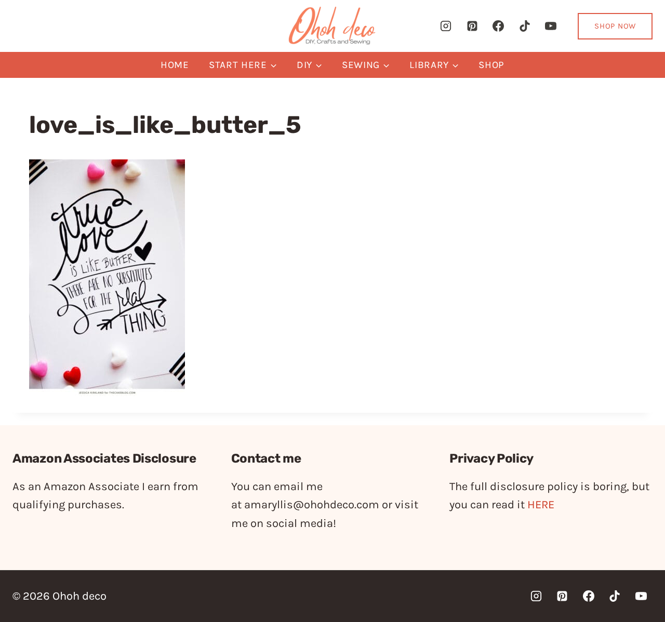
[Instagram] (445, 26)
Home (175, 65)
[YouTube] (550, 26)
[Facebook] (498, 26)
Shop (491, 65)
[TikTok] (524, 26)
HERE (540, 504)
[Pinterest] (472, 26)
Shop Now (615, 26)
